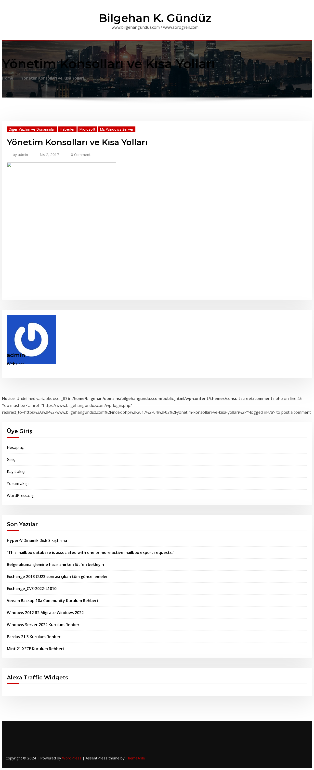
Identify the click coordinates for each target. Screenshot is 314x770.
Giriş (11, 459)
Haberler (67, 129)
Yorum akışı (17, 483)
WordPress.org (21, 495)
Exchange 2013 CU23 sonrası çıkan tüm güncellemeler (57, 576)
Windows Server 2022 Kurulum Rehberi (43, 624)
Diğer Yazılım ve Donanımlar (32, 129)
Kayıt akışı (16, 471)
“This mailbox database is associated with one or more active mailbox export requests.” (90, 552)
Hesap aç (15, 447)
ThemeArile (135, 758)
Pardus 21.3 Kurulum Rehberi (34, 636)
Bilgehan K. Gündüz (155, 18)
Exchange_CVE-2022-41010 (31, 588)
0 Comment (81, 154)
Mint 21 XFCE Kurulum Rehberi (35, 648)
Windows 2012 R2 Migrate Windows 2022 (45, 612)
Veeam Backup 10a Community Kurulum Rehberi (52, 600)
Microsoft (87, 129)
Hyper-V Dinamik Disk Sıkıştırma (37, 540)
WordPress (71, 758)
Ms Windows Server (117, 129)
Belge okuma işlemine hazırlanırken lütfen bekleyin (55, 564)
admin (20, 154)
